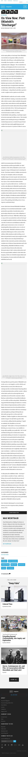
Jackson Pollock (5, 564)
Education (3, 721)
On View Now (4, 15)
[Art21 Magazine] (6, 6)
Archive (2, 707)
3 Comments (5, 574)
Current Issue (4, 717)
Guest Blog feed (4, 733)
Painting (3, 568)
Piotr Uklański (10, 568)
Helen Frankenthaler (13, 561)
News (2, 719)
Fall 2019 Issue (12, 579)
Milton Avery (13, 564)
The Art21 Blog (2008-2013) (7, 702)
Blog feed (3, 726)
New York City (21, 564)
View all (14, 679)
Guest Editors (4, 705)
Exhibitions (4, 561)
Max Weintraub (10, 518)
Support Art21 (4, 711)
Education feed (4, 731)
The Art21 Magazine (5, 700)
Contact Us (3, 709)
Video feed (3, 728)
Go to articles (7, 543)
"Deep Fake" (14, 583)
